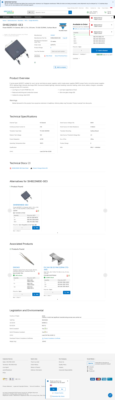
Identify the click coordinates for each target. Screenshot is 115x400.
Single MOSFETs (33, 20)
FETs (26, 20)
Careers (61, 367)
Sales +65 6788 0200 (9, 362)
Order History (34, 364)
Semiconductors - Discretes (15, 20)
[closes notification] (113, 2)
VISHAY (53, 35)
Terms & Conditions (35, 386)
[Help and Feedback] (110, 395)
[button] (7, 17)
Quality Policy (62, 364)
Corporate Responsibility (65, 370)
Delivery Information (36, 370)
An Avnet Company (8, 392)
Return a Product (35, 367)
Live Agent (6, 367)
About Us (61, 362)
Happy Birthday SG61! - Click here (75, 8)
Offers (87, 8)
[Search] (70, 12)
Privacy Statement (7, 386)
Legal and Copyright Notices (20, 386)
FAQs (4, 372)
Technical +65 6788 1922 (10, 364)
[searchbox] (51, 12)
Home (4, 20)
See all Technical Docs (61, 55)
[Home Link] (9, 12)
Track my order (35, 362)
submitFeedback (7, 370)
